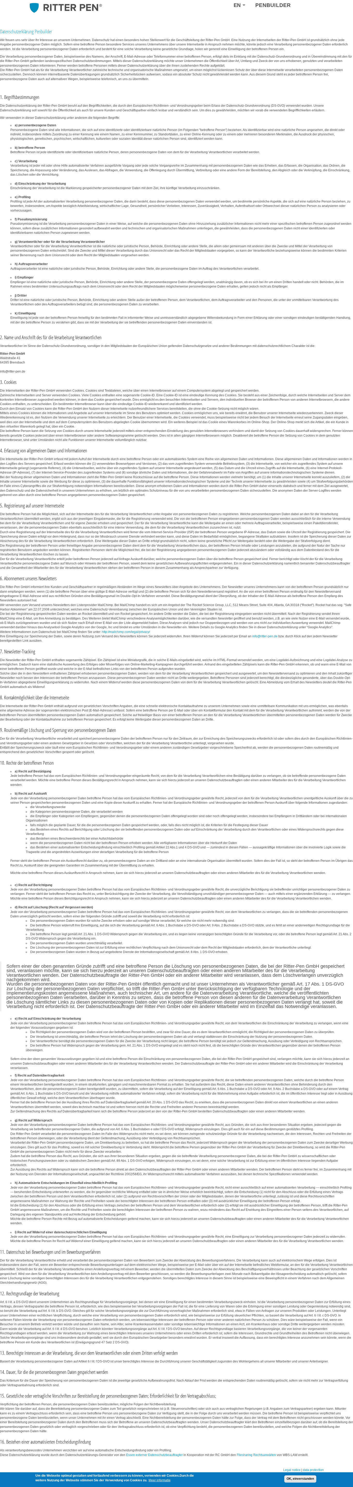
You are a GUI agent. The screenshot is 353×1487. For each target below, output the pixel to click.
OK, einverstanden (300, 1479)
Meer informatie (160, 1480)
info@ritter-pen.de (265, 636)
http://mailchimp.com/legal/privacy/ (126, 632)
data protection (313, 1470)
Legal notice (292, 1470)
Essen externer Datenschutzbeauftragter (154, 1455)
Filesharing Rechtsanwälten (256, 1455)
